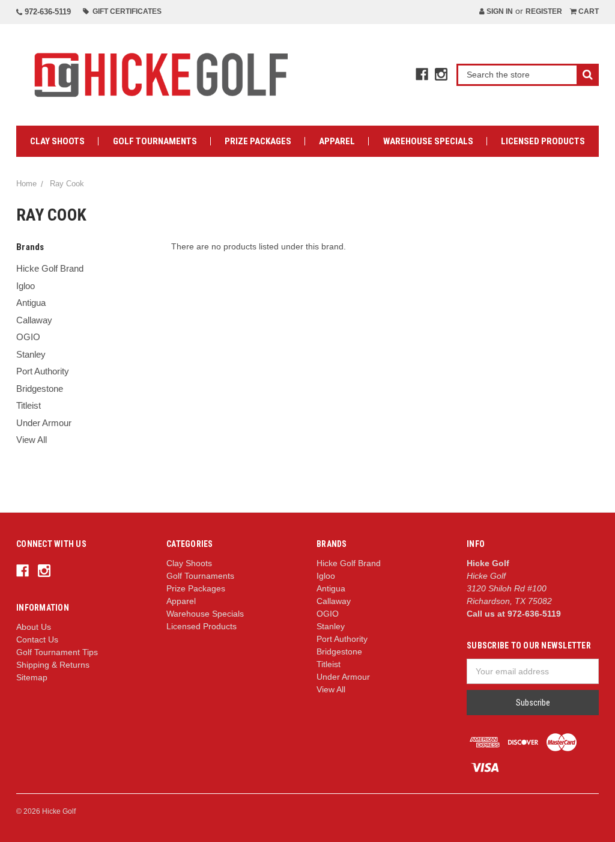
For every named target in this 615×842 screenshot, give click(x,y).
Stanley (31, 354)
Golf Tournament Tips (57, 652)
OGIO (28, 337)
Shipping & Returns (52, 665)
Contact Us (37, 639)
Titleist (28, 405)
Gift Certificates (125, 11)
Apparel (337, 141)
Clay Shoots (57, 141)
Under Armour (43, 423)
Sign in (499, 11)
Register (544, 11)
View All (31, 440)
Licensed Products (543, 141)
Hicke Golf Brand (49, 268)
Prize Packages (258, 141)
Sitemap (31, 677)
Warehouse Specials (428, 141)
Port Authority (42, 371)
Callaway (34, 320)
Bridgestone (39, 388)
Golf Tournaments (155, 141)
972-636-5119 (46, 11)
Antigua (31, 302)
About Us (33, 627)
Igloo (25, 286)
